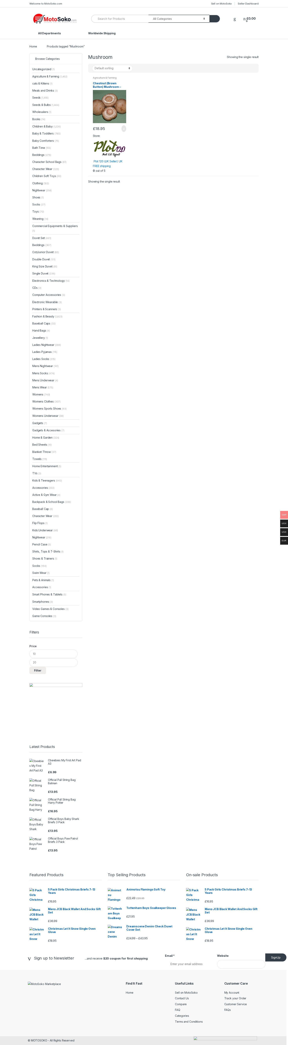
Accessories (43, 487)
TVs (36, 473)
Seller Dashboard (248, 3)
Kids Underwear (45, 530)
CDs (36, 287)
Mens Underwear (45, 380)
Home (33, 46)
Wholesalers (41, 112)
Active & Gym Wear (46, 494)
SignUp (276, 957)
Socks (38, 204)
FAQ (177, 1009)
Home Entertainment (46, 466)
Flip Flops (40, 523)
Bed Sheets (42, 444)
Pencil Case (41, 544)
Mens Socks (43, 373)
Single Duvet (43, 273)
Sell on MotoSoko (221, 3)
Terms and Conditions (189, 1021)
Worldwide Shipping (101, 33)
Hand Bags (41, 330)
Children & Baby (46, 126)
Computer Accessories (48, 294)
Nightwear (42, 190)
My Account (231, 992)
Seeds (40, 97)
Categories (182, 1015)
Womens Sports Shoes (49, 408)
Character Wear (45, 169)
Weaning (40, 218)
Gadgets (39, 423)
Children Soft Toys (46, 176)
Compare (181, 1004)
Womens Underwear (48, 415)
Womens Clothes (46, 401)
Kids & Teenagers (47, 480)
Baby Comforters (45, 140)
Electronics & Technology (51, 280)
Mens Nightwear (45, 366)
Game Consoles (44, 616)
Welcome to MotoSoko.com (45, 3)
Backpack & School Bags (51, 501)
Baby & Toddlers (46, 133)
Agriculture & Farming (105, 77)
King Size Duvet (44, 266)
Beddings (41, 154)
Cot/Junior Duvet (45, 252)
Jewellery (40, 337)
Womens (41, 394)
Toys (38, 211)
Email (170, 955)
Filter (37, 670)
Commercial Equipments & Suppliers (55, 228)
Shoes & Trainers (44, 558)
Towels (39, 459)
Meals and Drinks (45, 90)
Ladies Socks (43, 359)
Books (38, 119)
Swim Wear (41, 572)
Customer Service (235, 1004)
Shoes (38, 197)
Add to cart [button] (122, 128)
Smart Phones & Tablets (49, 594)
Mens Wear (42, 387)
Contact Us (182, 998)
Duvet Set (41, 238)
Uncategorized (43, 69)
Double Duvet (43, 259)
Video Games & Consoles (50, 609)
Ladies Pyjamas (44, 351)
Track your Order (235, 998)
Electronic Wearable (47, 302)
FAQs (227, 1009)
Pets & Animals (43, 580)
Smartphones (42, 601)
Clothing (40, 183)
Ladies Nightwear (46, 344)
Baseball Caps (44, 323)
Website (223, 955)
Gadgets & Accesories (48, 430)
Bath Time (41, 147)
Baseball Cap (42, 509)
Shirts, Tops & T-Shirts (47, 551)
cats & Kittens (42, 83)
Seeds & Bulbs (45, 104)
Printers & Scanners (46, 309)
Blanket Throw (44, 451)
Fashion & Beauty (47, 316)
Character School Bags (49, 162)
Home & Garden (45, 437)
